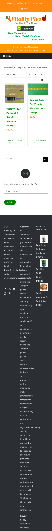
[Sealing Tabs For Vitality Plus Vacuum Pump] (38, 89)
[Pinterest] (9, 293)
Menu (8, 56)
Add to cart (10, 141)
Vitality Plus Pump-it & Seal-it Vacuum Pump (13, 117)
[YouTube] (14, 289)
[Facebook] (5, 289)
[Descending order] (35, 74)
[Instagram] (5, 293)
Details (19, 140)
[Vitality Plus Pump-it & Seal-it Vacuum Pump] (14, 94)
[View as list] (42, 80)
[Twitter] (9, 289)
